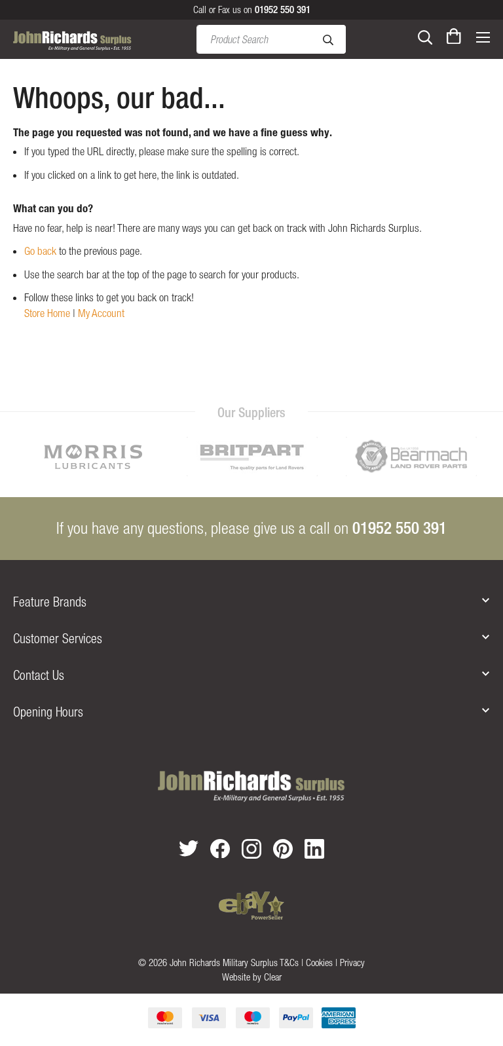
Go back (40, 250)
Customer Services (57, 638)
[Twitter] (188, 848)
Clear (273, 976)
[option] (92, 456)
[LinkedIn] (314, 849)
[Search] (425, 36)
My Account (101, 313)
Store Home (47, 313)
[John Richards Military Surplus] (251, 786)
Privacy (352, 962)
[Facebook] (220, 849)
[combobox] (271, 39)
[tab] (251, 601)
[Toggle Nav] (482, 36)
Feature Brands (49, 601)
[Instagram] (251, 849)
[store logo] (72, 39)
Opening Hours (48, 711)
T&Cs (289, 962)
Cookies (319, 962)
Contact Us (38, 674)
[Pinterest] (283, 849)
